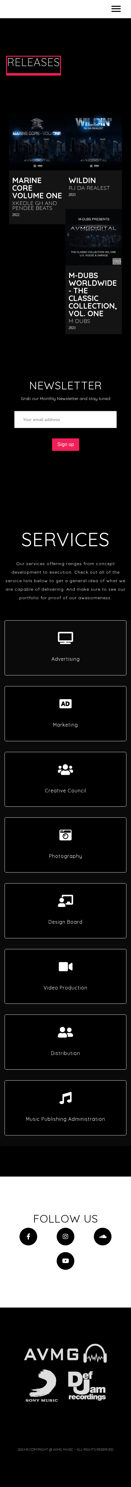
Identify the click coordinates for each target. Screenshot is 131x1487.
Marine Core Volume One (37, 187)
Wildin (82, 180)
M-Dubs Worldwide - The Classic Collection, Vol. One (93, 294)
